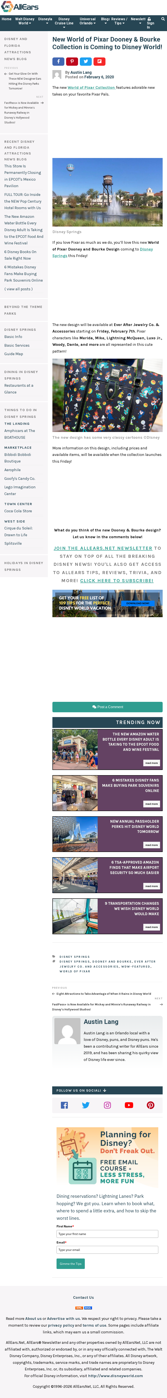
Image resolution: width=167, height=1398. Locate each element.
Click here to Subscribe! (117, 580)
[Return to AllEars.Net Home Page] (33, 11)
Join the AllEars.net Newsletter (103, 548)
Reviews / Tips (119, 21)
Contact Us (83, 1297)
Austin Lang (81, 72)
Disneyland (47, 19)
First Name (65, 1226)
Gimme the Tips (71, 1264)
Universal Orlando (87, 21)
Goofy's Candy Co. (19, 478)
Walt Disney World (24, 21)
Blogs (105, 19)
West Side (14, 521)
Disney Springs (75, 956)
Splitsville (13, 543)
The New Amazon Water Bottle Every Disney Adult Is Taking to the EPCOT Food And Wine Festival (23, 229)
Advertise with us (63, 1318)
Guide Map (13, 353)
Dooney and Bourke (112, 961)
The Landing (17, 424)
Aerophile (12, 469)
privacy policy (61, 1325)
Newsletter (140, 19)
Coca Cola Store (18, 511)
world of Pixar (75, 971)
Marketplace (18, 447)
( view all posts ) (18, 289)
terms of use (94, 1325)
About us (33, 1318)
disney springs (75, 961)
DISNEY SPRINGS (20, 330)
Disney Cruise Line (64, 21)
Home (7, 19)
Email (62, 1242)
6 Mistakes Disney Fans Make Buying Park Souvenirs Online (23, 274)
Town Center (18, 504)
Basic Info (13, 336)
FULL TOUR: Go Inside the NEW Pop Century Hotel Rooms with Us (22, 201)
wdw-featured (135, 966)
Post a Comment (110, 707)
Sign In (150, 25)
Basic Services (17, 345)
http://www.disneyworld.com (115, 1375)
